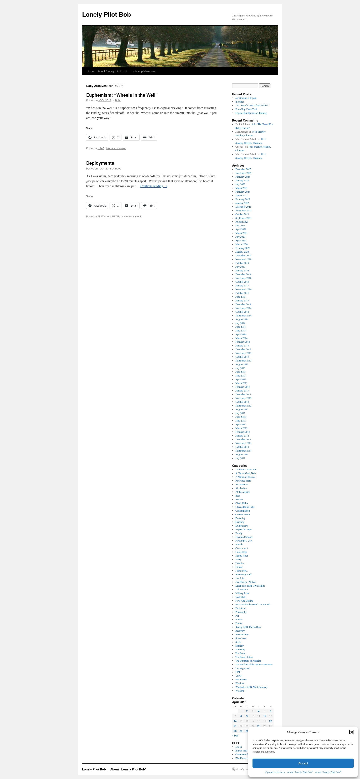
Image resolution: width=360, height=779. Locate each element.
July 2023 (240, 184)
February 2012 (242, 431)
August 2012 (241, 409)
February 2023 (242, 191)
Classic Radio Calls (245, 506)
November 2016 (243, 289)
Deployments (100, 163)
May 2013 (240, 375)
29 (241, 731)
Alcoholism (241, 488)
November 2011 (243, 443)
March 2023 (241, 187)
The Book (240, 653)
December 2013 (243, 349)
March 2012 (241, 428)
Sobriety (239, 645)
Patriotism (240, 608)
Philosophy (241, 611)
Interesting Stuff (243, 574)
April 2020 (240, 240)
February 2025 (242, 176)
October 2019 (242, 263)
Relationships (242, 634)
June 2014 (240, 326)
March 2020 (241, 244)
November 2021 (243, 210)
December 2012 (243, 394)
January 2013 (242, 390)
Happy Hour (241, 555)
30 (247, 731)
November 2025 (243, 172)
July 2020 (240, 236)
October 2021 (242, 214)
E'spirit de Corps (243, 529)
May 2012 (240, 420)
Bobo (118, 100)
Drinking (239, 521)
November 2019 (243, 259)
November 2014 (243, 308)
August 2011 (241, 454)
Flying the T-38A (243, 540)
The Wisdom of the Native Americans (254, 664)
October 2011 (242, 446)
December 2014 (243, 304)
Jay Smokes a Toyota (245, 97)
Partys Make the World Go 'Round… (253, 604)
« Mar (235, 735)
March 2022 (241, 195)
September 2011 (243, 450)
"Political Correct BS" (246, 469)
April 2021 (240, 229)
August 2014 (241, 319)
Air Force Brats (243, 480)
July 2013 (240, 368)
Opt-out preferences (275, 772)
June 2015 (240, 296)
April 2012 (240, 424)
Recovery (240, 630)
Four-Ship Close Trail (246, 109)
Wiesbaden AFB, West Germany (251, 687)
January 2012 (242, 435)
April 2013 (240, 379)
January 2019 (242, 270)
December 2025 (243, 169)
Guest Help (241, 551)
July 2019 (240, 266)
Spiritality (240, 649)
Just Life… (240, 578)
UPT (237, 672)
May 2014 (240, 330)
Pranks (238, 623)
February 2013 (242, 386)
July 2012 (240, 413)
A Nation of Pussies (245, 476)
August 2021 (241, 221)
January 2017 (242, 285)
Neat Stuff (240, 596)
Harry (238, 559)
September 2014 (243, 315)
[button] (352, 732)
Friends (239, 544)
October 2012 (242, 401)
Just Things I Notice (245, 581)
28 (235, 731)
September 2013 (243, 360)
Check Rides (241, 503)
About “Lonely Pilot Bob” (300, 772)
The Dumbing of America (248, 660)
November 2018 (243, 278)
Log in (238, 746)
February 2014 (242, 341)
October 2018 (242, 281)
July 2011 (240, 458)
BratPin (239, 499)
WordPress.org (242, 758)
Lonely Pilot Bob (106, 14)
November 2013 (243, 353)
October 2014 (242, 311)
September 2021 (243, 218)
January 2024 (242, 180)
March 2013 (241, 383)
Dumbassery (241, 525)
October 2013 (242, 356)
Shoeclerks (240, 638)
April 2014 (240, 334)
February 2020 (242, 248)
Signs (238, 642)
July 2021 (240, 225)
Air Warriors (104, 216)
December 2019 (243, 255)
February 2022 (242, 199)
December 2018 (243, 274)
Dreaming (240, 518)
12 (264, 716)
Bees (237, 495)
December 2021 (243, 206)
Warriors (239, 683)
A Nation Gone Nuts (245, 473)
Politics (239, 619)
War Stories (241, 679)
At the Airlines (242, 491)
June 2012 (240, 416)
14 (235, 721)
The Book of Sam (244, 657)
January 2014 (242, 345)
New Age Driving (244, 600)
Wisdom (239, 690)
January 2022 (242, 202)
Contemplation (242, 510)
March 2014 (241, 338)
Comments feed (243, 754)
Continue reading (153, 186)
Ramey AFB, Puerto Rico (248, 626)
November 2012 (243, 398)
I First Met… (242, 570)
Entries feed (241, 750)
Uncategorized (242, 668)
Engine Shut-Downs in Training (251, 112)
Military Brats (242, 593)
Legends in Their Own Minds (250, 585)
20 (270, 721)
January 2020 (242, 251)
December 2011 (243, 439)
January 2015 (242, 300)
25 (258, 726)
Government (241, 548)
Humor (238, 566)
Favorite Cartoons (244, 536)
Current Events (242, 514)
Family (238, 533)
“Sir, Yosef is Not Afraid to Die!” (252, 105)
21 (235, 726)
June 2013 (240, 371)
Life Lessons (241, 589)
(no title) (239, 101)
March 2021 (241, 233)
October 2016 (242, 293)
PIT (237, 615)
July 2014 (240, 323)
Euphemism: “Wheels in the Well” (122, 95)
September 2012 (243, 405)
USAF (101, 148)
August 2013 (241, 364)
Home (90, 71)
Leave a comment (116, 148)
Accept (303, 763)
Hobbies (239, 563)
